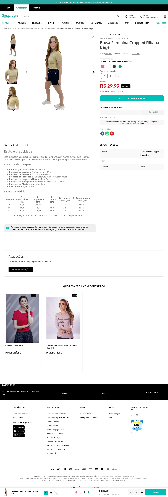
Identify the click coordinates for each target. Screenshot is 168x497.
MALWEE (108, 54)
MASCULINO (37, 23)
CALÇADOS (80, 23)
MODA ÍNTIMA (96, 23)
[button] (53, 72)
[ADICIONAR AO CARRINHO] (132, 98)
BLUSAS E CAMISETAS (47, 28)
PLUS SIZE (65, 23)
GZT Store (136, 54)
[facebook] (102, 133)
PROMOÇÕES (161, 23)
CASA (127, 23)
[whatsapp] (107, 133)
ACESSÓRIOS (113, 23)
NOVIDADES (6, 23)
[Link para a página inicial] (6, 28)
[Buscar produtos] (118, 16)
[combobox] (71, 16)
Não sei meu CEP (106, 117)
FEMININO (22, 23)
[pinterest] (112, 133)
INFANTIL (51, 23)
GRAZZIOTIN (17, 28)
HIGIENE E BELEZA (142, 23)
